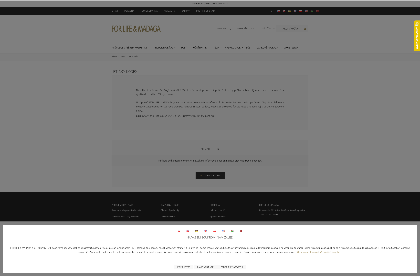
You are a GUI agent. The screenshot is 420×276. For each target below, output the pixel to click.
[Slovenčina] (187, 230)
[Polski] (214, 230)
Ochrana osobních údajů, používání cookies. (319, 252)
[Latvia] (241, 230)
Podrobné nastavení (231, 267)
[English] (205, 230)
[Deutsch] (196, 230)
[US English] (223, 230)
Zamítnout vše (205, 267)
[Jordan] (232, 230)
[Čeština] (179, 230)
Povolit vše (183, 267)
